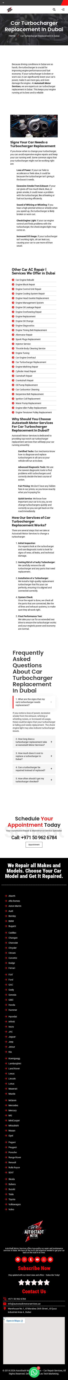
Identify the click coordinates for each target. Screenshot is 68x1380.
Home (12, 35)
